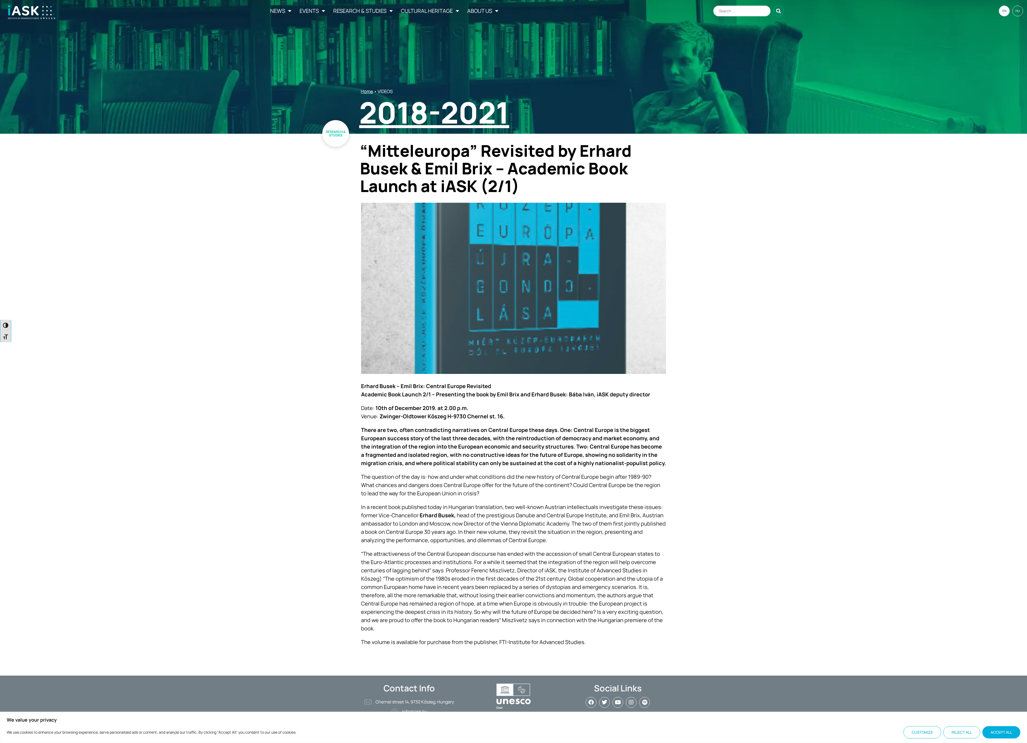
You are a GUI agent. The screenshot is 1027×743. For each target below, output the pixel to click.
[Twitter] (604, 702)
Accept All (1001, 732)
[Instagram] (631, 702)
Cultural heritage (427, 10)
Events (309, 10)
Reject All (962, 732)
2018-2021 (434, 112)
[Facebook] (591, 702)
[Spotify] (644, 702)
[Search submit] (778, 11)
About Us (479, 10)
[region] (513, 727)
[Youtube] (617, 702)
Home (367, 91)
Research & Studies (359, 10)
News (277, 10)
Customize (922, 732)
